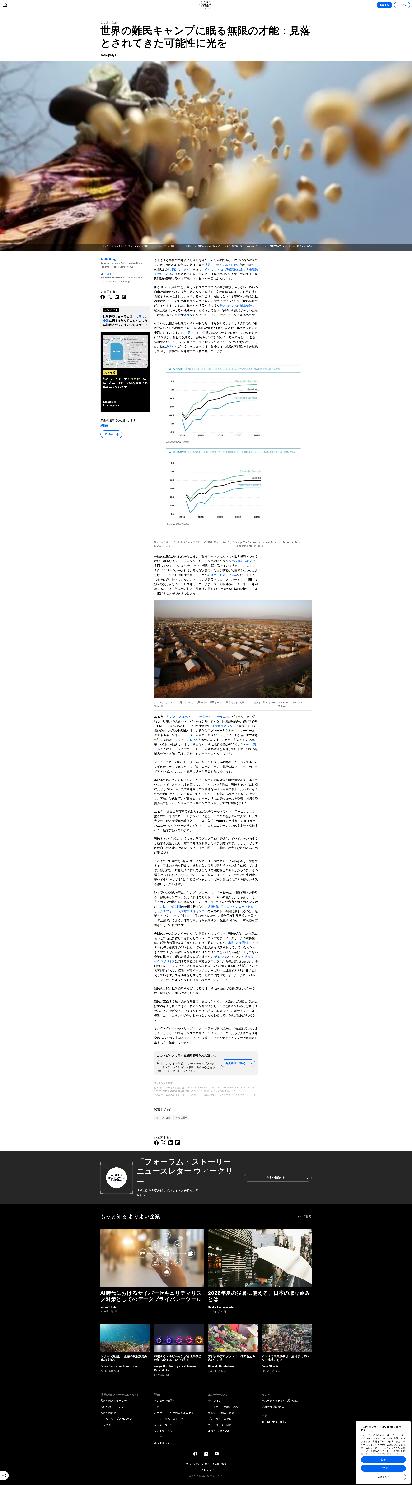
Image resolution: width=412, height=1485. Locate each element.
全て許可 (383, 1468)
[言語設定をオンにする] (4, 1475)
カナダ (170, 346)
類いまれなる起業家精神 (235, 305)
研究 (187, 315)
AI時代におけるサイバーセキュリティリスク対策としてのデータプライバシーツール (151, 1296)
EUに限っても (190, 332)
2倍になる (220, 956)
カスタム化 (383, 1477)
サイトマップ (206, 1470)
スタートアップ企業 (224, 575)
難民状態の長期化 (240, 561)
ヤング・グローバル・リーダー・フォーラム (196, 716)
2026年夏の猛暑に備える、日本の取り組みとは (259, 1296)
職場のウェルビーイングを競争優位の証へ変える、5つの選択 (177, 1358)
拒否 (383, 1459)
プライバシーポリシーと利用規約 (206, 1464)
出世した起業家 (238, 942)
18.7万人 (195, 739)
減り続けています (178, 269)
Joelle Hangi (108, 259)
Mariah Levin (108, 274)
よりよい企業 (108, 22)
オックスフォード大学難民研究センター (180, 911)
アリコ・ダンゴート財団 (237, 906)
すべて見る (305, 1216)
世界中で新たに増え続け (221, 264)
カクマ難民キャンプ (222, 726)
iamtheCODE (172, 906)
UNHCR (213, 906)
